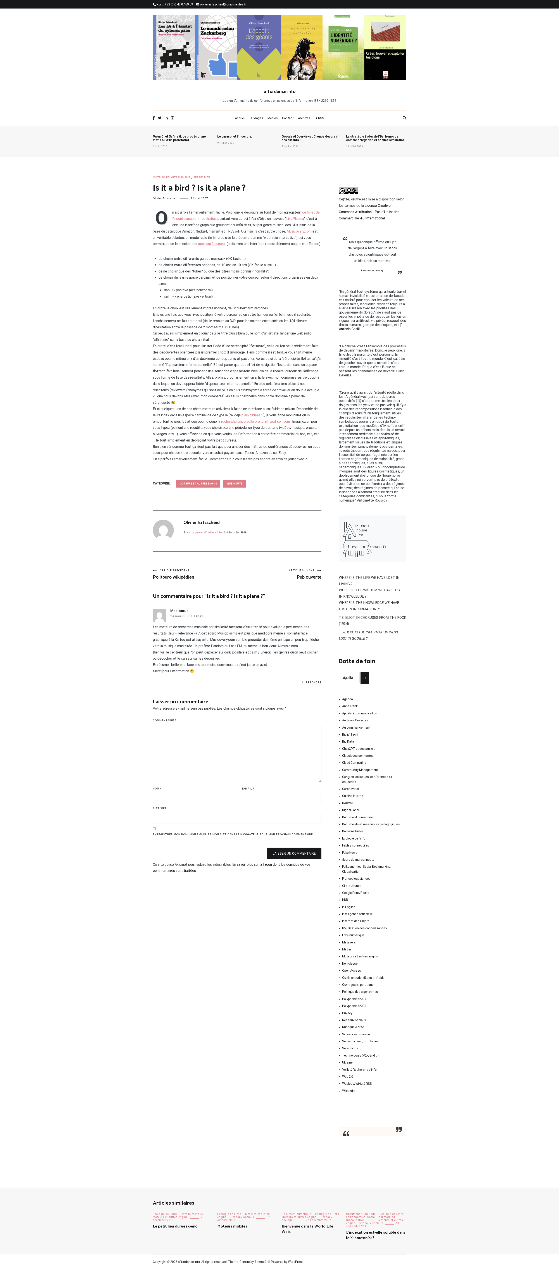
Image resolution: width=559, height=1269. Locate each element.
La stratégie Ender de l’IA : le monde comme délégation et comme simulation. (375, 138)
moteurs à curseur (212, 244)
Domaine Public (353, 831)
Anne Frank (350, 706)
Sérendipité (202, 177)
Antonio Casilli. (350, 329)
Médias (272, 118)
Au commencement (356, 727)
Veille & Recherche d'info (359, 1069)
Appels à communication (359, 713)
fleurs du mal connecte (358, 859)
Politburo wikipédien (173, 574)
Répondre (313, 682)
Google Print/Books (355, 893)
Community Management (360, 770)
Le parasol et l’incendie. (234, 136)
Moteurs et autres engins (171, 177)
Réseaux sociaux (354, 1020)
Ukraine (347, 1062)
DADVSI (347, 803)
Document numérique (357, 817)
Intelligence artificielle (357, 914)
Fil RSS (319, 118)
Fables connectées (355, 845)
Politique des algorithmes (360, 991)
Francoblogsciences (356, 878)
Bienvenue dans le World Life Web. (307, 1229)
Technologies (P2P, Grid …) (360, 1055)
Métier (346, 949)
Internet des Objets (355, 921)
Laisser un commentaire (294, 853)
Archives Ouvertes (355, 720)
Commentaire (164, 720)
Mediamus (179, 611)
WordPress (296, 1262)
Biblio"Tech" (350, 734)
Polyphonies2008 (354, 1006)
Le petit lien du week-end (175, 1226)
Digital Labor (350, 810)
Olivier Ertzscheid (165, 198)
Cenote (245, 1262)
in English (348, 907)
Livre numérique (353, 935)
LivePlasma (295, 219)
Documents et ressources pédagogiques (371, 824)
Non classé (350, 963)
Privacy (347, 1013)
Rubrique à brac (353, 1027)
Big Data (348, 741)
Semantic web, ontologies (360, 1041)
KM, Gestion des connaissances (364, 928)
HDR (345, 900)
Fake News (349, 852)
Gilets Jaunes (351, 886)
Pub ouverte (305, 574)
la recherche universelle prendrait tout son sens (254, 421)
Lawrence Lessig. (372, 270)
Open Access (351, 970)
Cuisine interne (352, 796)
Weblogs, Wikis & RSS (357, 1083)
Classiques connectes (358, 755)
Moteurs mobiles (232, 1226)
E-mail (248, 788)
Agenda (347, 699)
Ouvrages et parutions (358, 984)
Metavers (349, 942)
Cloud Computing (354, 762)
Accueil (240, 118)
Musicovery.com (299, 231)
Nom (157, 788)
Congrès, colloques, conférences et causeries (367, 779)
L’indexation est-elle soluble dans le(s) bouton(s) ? (375, 1235)
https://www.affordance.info (205, 532)
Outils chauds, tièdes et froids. (363, 977)
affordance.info (279, 91)
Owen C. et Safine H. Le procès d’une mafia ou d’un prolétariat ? (179, 138)
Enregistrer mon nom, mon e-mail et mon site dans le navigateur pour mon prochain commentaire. (233, 834)
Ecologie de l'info (354, 838)
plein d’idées (251, 415)
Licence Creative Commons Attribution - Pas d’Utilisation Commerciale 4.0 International (369, 211)
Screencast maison (356, 1034)
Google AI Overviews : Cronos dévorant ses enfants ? (310, 138)
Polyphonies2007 (354, 999)
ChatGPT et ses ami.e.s (358, 748)
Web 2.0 (347, 1076)
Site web (160, 808)
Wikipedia (348, 1091)
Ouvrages (256, 118)
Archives (304, 118)
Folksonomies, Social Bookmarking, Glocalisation (366, 869)
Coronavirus (350, 789)
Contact (288, 118)
